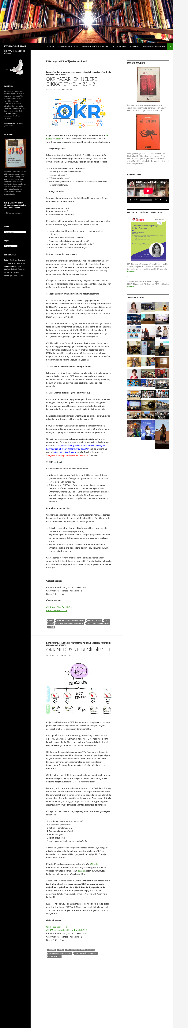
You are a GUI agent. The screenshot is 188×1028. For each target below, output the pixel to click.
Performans (52, 74)
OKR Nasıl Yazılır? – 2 (56, 610)
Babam (6, 272)
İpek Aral (16, 272)
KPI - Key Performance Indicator (69, 623)
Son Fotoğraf (8, 263)
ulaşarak (81, 871)
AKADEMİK (50, 46)
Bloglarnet (21, 260)
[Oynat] (130, 200)
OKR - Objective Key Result (98, 623)
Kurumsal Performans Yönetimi (76, 72)
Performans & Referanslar (154, 46)
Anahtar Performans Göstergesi (70, 620)
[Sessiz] (161, 200)
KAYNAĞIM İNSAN (15, 46)
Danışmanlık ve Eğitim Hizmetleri (95, 46)
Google (52, 950)
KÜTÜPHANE (134, 46)
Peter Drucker (55, 956)
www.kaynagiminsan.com (13, 123)
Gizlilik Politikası (119, 46)
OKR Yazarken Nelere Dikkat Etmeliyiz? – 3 (66, 930)
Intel (61, 950)
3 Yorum (67, 655)
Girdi (51, 623)
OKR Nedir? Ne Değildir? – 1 (60, 607)
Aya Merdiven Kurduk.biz (68, 46)
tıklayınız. (131, 287)
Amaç (51, 620)
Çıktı (107, 620)
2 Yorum (68, 90)
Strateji (62, 74)
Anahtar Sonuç (94, 620)
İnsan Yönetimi (53, 72)
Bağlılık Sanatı (9, 260)
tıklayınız (130, 272)
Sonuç (51, 627)
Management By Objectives (60, 953)
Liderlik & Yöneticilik (101, 72)
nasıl (57, 139)
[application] (148, 191)
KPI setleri (94, 864)
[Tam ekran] (165, 200)
